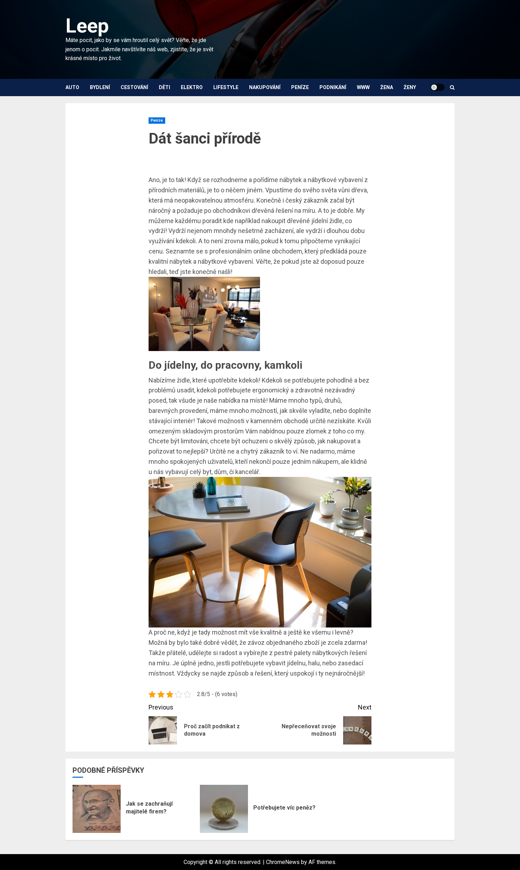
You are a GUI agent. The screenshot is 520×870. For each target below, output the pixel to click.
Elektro (192, 87)
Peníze (300, 87)
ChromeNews (283, 862)
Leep (87, 25)
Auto (72, 87)
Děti (164, 87)
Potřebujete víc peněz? (284, 807)
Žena (386, 87)
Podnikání (332, 87)
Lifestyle (225, 87)
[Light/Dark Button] (438, 87)
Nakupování (265, 87)
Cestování (134, 87)
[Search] (452, 87)
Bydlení (100, 87)
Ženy (410, 87)
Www (363, 87)
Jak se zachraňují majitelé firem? (149, 807)
